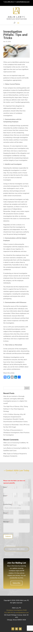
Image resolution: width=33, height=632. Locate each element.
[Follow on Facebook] (12, 628)
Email (5, 495)
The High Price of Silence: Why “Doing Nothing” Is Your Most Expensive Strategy (15, 409)
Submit (8, 536)
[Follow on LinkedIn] (20, 628)
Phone (5, 513)
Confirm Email (7, 504)
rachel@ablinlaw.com (23, 2)
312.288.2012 (9, 2)
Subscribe (16, 583)
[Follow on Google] (16, 628)
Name (5, 487)
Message (6, 521)
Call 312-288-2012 (16, 549)
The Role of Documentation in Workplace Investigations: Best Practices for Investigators (16, 432)
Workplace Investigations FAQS (16, 610)
